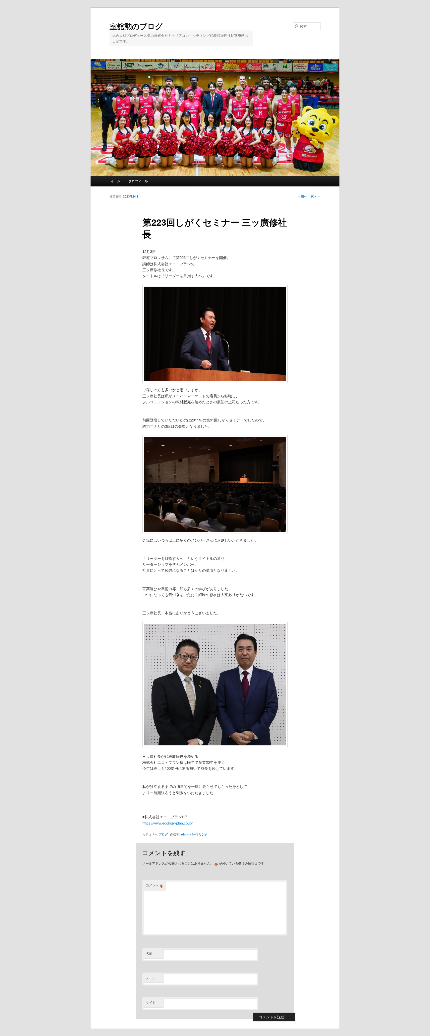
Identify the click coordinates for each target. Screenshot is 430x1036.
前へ (302, 196)
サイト (151, 1002)
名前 (149, 953)
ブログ (163, 834)
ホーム (115, 181)
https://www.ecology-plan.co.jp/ (167, 823)
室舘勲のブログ (136, 26)
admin (184, 834)
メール (151, 978)
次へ (316, 196)
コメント (154, 885)
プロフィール (138, 181)
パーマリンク (199, 834)
